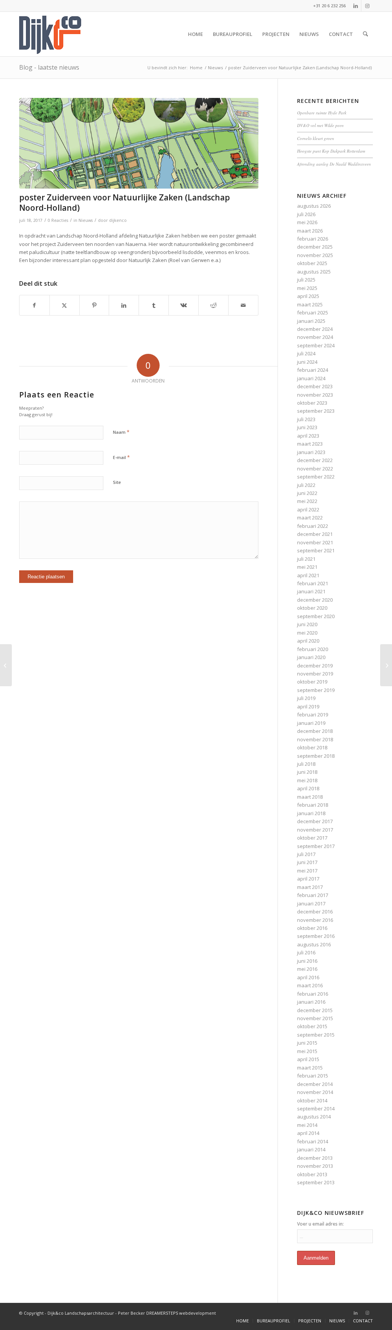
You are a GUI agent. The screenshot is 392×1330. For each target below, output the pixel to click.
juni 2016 (307, 960)
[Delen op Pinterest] (94, 305)
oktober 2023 (312, 402)
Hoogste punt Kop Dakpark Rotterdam (331, 151)
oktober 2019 (312, 681)
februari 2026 (312, 238)
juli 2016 (306, 952)
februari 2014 (312, 1141)
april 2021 (308, 575)
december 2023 (315, 386)
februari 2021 (312, 583)
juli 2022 (306, 485)
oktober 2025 (312, 263)
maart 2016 (310, 985)
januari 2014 (311, 1149)
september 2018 (316, 755)
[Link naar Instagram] (367, 5)
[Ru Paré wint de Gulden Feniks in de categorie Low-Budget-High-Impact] (6, 665)
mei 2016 (307, 968)
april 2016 (308, 977)
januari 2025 (311, 320)
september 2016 (316, 936)
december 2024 (315, 329)
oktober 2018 (312, 747)
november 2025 (315, 255)
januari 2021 (311, 591)
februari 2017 (312, 895)
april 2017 (308, 878)
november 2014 (315, 1092)
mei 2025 (307, 288)
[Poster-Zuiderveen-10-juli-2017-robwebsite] (138, 143)
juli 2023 (306, 419)
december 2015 (315, 1010)
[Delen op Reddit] (213, 305)
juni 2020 (307, 624)
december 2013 (315, 1157)
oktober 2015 (312, 1026)
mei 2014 (307, 1125)
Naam (121, 431)
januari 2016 (311, 1001)
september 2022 (316, 476)
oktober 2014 (312, 1100)
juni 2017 (307, 862)
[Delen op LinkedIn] (124, 305)
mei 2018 (307, 780)
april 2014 (308, 1133)
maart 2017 (310, 887)
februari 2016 (312, 993)
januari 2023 (311, 452)
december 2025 (315, 246)
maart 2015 (310, 1067)
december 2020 (315, 599)
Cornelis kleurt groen (315, 138)
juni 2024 (307, 361)
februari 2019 (312, 714)
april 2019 (308, 706)
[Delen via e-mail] (243, 305)
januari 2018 (311, 813)
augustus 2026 (314, 205)
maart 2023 (310, 443)
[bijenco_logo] (50, 34)
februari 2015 (312, 1075)
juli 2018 (306, 763)
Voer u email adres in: (320, 1224)
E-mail (121, 457)
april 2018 (308, 788)
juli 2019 (306, 698)
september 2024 (316, 345)
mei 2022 (307, 501)
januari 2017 (311, 903)
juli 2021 (306, 558)
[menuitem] (195, 34)
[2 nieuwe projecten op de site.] (386, 665)
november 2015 (315, 1018)
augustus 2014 (314, 1116)
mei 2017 (307, 870)
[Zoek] (365, 34)
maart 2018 (310, 796)
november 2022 (315, 468)
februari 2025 (312, 312)
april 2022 (308, 509)
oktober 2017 (312, 837)
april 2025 (308, 296)
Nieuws (85, 220)
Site (117, 482)
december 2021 (315, 534)
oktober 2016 (312, 928)
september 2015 (316, 1034)
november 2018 (315, 739)
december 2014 (315, 1084)
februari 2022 (312, 526)
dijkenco (118, 220)
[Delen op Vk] (183, 305)
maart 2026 (310, 230)
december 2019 (315, 665)
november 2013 (315, 1165)
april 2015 (308, 1059)
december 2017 (315, 821)
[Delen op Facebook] (34, 305)
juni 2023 (307, 427)
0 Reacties (58, 220)
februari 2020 (312, 649)
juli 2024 (306, 353)
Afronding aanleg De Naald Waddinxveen (334, 164)
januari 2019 (311, 723)
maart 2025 (310, 304)
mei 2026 (307, 222)
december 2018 (315, 731)
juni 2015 (307, 1042)
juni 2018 (307, 771)
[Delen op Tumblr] (153, 305)
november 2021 (315, 542)
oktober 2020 (312, 607)
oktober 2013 (312, 1174)
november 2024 (315, 337)
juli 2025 (306, 279)
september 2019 (316, 690)
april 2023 (308, 435)
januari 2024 (311, 378)
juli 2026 (306, 214)
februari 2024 (312, 369)
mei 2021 (307, 566)
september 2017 (316, 846)
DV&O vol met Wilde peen (320, 125)
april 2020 (308, 640)
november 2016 (315, 920)
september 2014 (316, 1108)
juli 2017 (306, 854)
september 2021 (316, 550)
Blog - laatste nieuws (49, 67)
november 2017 (315, 829)
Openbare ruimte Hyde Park (321, 113)
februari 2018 (312, 804)
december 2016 (315, 911)
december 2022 (315, 460)
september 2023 (316, 410)
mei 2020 (307, 632)
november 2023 (315, 394)
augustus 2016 (314, 944)
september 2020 (316, 616)
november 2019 (315, 673)
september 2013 (316, 1182)
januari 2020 (311, 657)
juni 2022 (307, 493)
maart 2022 (310, 517)
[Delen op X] (64, 305)
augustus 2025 (314, 271)
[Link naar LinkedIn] (355, 5)
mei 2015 (307, 1051)
